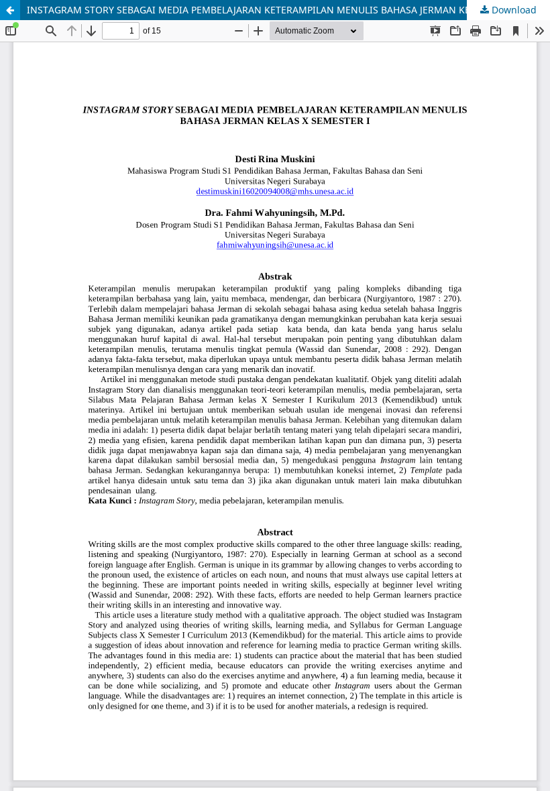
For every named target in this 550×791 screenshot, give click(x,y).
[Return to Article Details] (10, 10)
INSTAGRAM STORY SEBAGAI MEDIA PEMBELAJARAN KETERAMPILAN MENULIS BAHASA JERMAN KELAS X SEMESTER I (288, 9)
